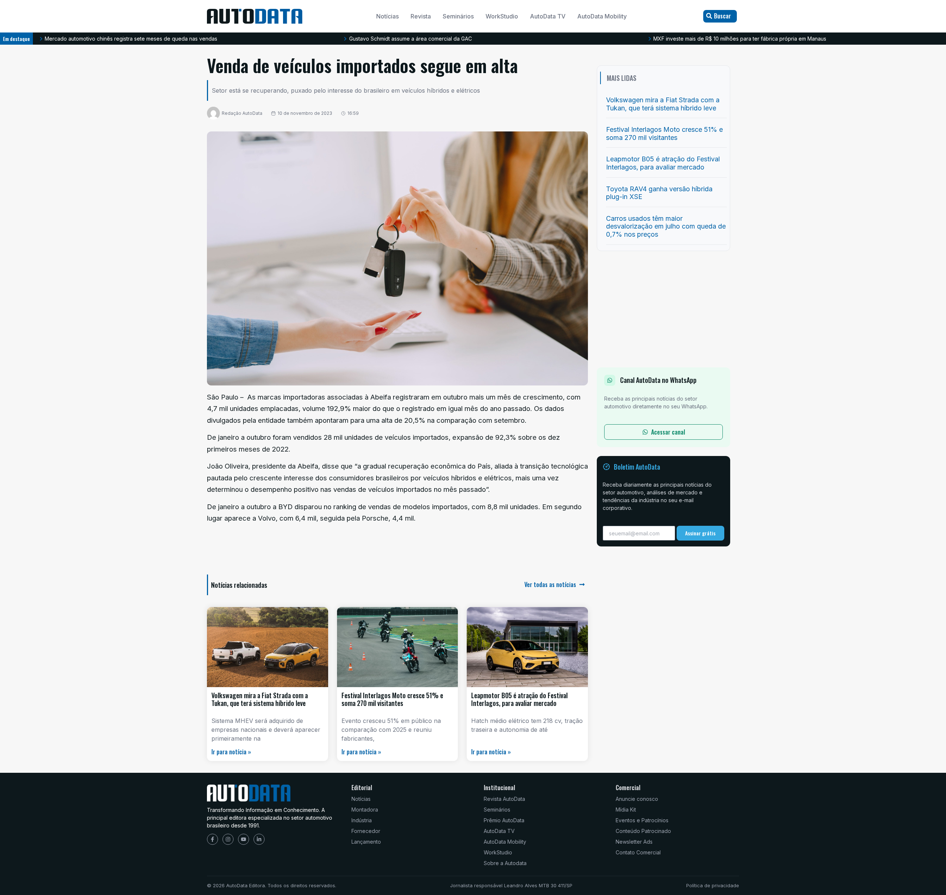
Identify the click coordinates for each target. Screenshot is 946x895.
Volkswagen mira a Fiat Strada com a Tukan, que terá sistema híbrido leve (259, 699)
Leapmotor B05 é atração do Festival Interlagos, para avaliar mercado (519, 699)
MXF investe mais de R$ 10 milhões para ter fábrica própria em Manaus (739, 38)
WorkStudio (502, 16)
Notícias (387, 16)
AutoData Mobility (602, 16)
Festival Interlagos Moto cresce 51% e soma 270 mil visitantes (392, 699)
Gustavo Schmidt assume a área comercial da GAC (410, 38)
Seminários (458, 16)
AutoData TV (547, 16)
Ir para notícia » (231, 751)
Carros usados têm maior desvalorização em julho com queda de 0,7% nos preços (666, 226)
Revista (421, 16)
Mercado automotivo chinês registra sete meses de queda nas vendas (131, 38)
